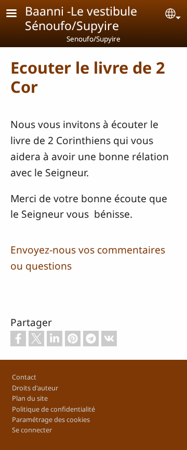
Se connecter (32, 429)
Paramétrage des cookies (51, 419)
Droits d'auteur (35, 387)
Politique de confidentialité (53, 409)
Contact (24, 377)
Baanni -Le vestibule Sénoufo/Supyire (81, 18)
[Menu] (17, 14)
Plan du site (30, 398)
